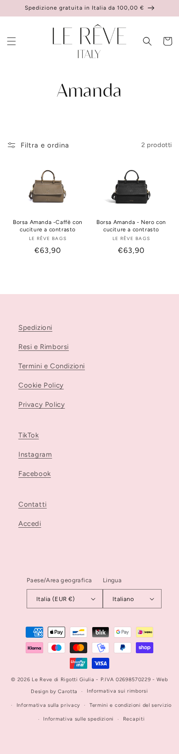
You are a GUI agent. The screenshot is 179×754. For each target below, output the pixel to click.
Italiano (123, 599)
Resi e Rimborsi (43, 347)
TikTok (28, 435)
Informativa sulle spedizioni (78, 719)
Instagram (35, 454)
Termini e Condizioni (51, 366)
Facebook (34, 474)
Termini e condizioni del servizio (131, 705)
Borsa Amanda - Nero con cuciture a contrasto (131, 226)
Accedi (29, 523)
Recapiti (134, 719)
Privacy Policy (41, 404)
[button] (11, 41)
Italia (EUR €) (55, 599)
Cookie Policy (41, 385)
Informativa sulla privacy (49, 705)
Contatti (32, 504)
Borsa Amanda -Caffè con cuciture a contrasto (48, 226)
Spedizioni (35, 327)
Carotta (68, 691)
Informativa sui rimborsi (117, 691)
